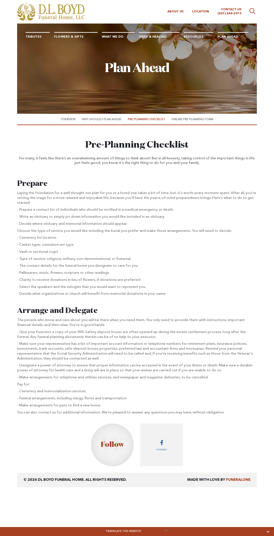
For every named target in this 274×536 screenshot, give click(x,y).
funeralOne (238, 480)
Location (200, 11)
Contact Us (231, 9)
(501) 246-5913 (229, 13)
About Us (175, 11)
